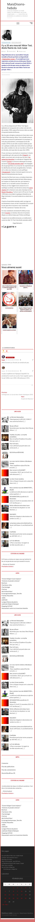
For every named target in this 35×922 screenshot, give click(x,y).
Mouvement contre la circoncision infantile (15, 608)
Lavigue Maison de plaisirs (10, 602)
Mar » (6, 904)
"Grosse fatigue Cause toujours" (11, 579)
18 (25, 895)
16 (17, 895)
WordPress (30, 913)
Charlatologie (6, 587)
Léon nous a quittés (7, 865)
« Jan (3, 904)
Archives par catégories (10, 869)
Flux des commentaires (9, 770)
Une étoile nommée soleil (15, 163)
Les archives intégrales (8, 867)
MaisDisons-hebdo (16, 6)
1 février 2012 (11, 51)
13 (5, 895)
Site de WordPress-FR (8, 773)
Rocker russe (22, 51)
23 (17, 898)
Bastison (4, 583)
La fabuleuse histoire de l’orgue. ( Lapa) (13, 863)
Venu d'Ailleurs (16, 42)
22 (13, 898)
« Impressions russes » (8, 59)
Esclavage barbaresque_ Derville (12, 593)
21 (9, 898)
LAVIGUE (4, 600)
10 (21, 891)
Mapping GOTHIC (7, 606)
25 (25, 898)
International (6, 42)
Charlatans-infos (7, 585)
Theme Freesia (23, 913)
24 (21, 898)
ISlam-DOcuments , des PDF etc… (11, 861)
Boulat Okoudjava (7, 192)
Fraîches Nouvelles (7, 595)
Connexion (5, 763)
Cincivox (4, 589)
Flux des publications (8, 766)
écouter (7, 213)
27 (5, 902)
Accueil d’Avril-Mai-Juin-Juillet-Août (12, 855)
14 (9, 895)
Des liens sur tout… (7, 859)
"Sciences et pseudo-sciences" (11, 581)
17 (21, 895)
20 (5, 898)
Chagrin (25, 155)
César (4, 51)
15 (13, 895)
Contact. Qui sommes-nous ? (10, 857)
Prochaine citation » (8, 566)
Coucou (9, 161)
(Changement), (6, 172)
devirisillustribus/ (7, 591)
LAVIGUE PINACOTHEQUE (10, 604)
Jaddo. (4, 598)
